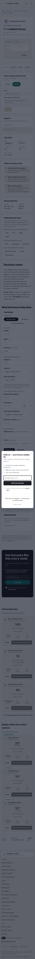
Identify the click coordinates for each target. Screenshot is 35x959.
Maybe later (18, 504)
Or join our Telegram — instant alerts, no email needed (18, 499)
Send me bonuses (17, 483)
